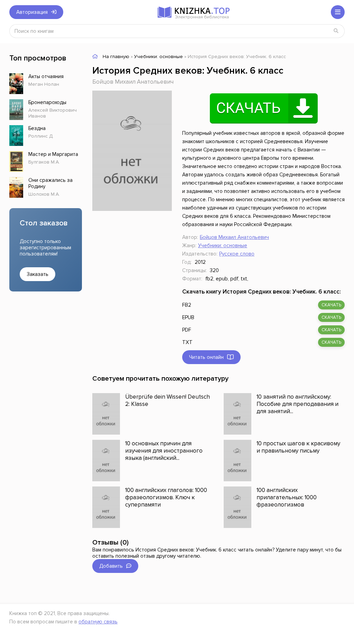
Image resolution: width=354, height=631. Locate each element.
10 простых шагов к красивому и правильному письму (298, 447)
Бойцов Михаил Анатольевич (133, 81)
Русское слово (236, 254)
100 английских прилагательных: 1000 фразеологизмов (287, 497)
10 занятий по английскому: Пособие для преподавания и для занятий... (297, 404)
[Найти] (336, 31)
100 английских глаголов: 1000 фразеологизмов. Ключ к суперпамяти (166, 497)
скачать (331, 305)
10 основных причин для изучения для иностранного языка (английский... (164, 451)
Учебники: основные (222, 245)
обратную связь (98, 622)
